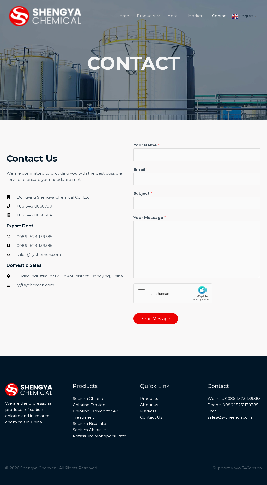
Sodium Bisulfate (89, 423)
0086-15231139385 (240, 404)
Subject (143, 193)
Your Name (147, 145)
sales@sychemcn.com (230, 417)
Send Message (155, 318)
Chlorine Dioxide (89, 404)
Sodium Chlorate (89, 429)
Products (149, 398)
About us (149, 404)
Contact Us (151, 417)
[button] (157, 16)
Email (141, 169)
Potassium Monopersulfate (99, 436)
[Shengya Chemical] (45, 15)
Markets (148, 411)
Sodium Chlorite (89, 398)
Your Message (150, 217)
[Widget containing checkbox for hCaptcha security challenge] (173, 293)
